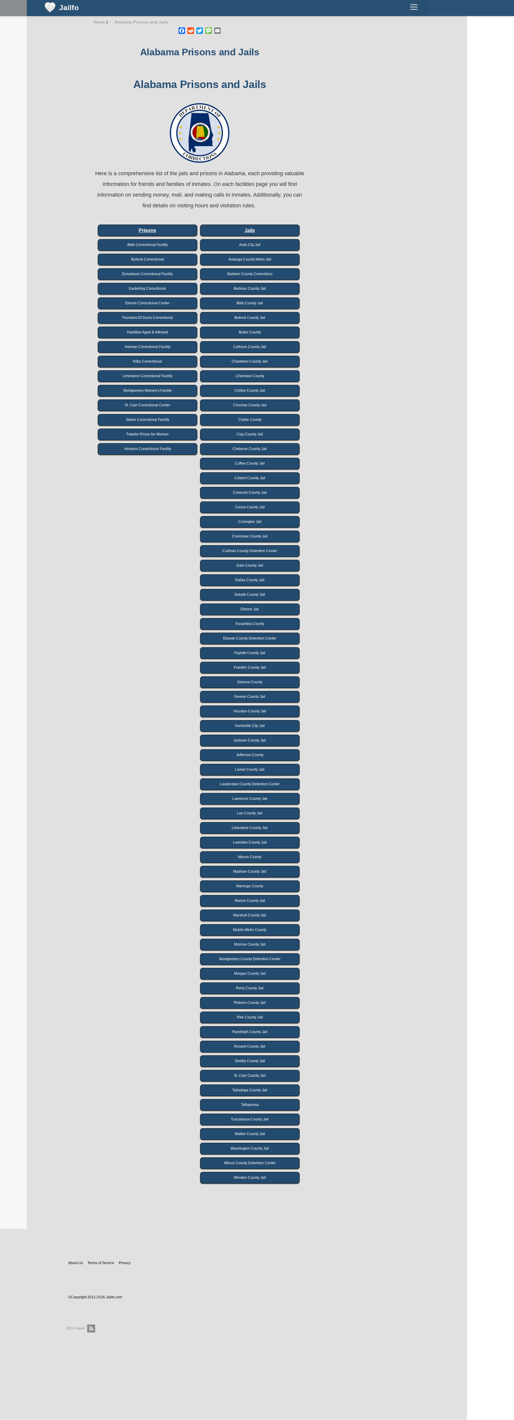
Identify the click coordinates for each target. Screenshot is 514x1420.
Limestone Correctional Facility (148, 376)
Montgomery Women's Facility (147, 390)
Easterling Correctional (147, 288)
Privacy (125, 1263)
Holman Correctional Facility (147, 347)
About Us (75, 1263)
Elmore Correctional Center (147, 303)
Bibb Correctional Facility (147, 245)
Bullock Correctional (147, 259)
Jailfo (69, 8)
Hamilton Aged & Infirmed (147, 332)
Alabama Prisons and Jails (141, 22)
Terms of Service (100, 1263)
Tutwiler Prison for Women (147, 434)
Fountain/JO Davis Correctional (147, 318)
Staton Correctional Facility (147, 420)
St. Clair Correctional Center (147, 405)
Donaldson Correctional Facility (147, 274)
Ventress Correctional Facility (147, 449)
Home (99, 22)
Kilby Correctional (147, 361)
